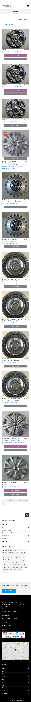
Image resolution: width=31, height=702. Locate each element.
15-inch (15, 550)
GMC (17, 562)
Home (3, 682)
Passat (7, 168)
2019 (20, 555)
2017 (12, 555)
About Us (4, 668)
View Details (15, 59)
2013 (21, 552)
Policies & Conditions (7, 688)
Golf (9, 166)
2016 (8, 555)
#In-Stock (4, 52)
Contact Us (5, 677)
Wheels (20, 569)
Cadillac (5, 560)
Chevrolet (17, 560)
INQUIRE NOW (9, 591)
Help (3, 679)
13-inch (5, 550)
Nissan (10, 565)
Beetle (4, 203)
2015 (4, 555)
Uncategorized (6, 538)
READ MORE (15, 159)
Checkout (4, 674)
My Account (5, 685)
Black (20, 557)
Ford (13, 562)
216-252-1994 (8, 609)
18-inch (5, 552)
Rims (9, 567)
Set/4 (13, 567)
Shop (3, 690)
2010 (9, 552)
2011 (13, 552)
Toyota (14, 52)
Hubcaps (5, 565)
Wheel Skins (20, 52)
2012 (17, 552)
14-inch (10, 550)
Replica (4, 567)
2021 (4, 557)
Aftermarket (14, 557)
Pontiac (26, 565)
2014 (25, 552)
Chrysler (24, 560)
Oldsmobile (19, 565)
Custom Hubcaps (6, 530)
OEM (14, 565)
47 (27, 500)
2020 (24, 555)
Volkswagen (13, 168)
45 (20, 500)
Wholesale (4, 693)
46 (23, 500)
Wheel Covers (13, 569)
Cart (3, 671)
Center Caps (9, 203)
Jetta (3, 168)
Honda (21, 562)
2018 (16, 555)
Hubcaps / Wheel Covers (17, 166)
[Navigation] (28, 6)
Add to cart (15, 55)
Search (27, 515)
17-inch (25, 550)
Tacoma (10, 52)
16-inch (20, 550)
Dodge (9, 562)
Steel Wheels (8, 283)
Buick (24, 557)
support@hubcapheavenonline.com (13, 611)
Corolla (4, 562)
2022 (8, 557)
